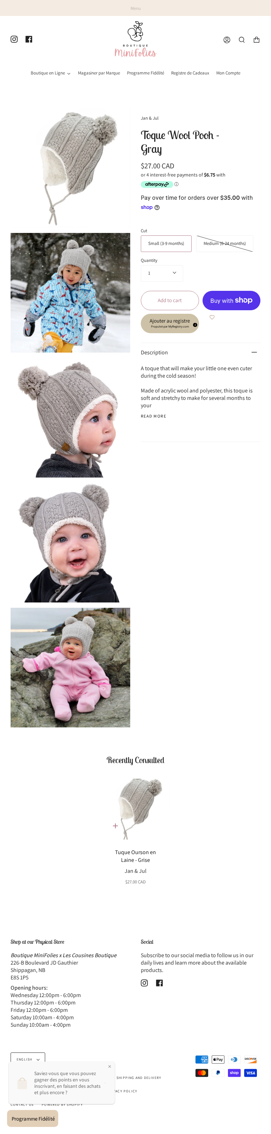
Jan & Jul (149, 118)
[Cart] (256, 40)
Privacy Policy (122, 1091)
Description (154, 352)
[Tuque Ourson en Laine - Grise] (135, 809)
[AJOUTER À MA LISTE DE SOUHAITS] (212, 317)
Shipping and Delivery (138, 1077)
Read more (153, 416)
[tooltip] (194, 323)
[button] (170, 323)
